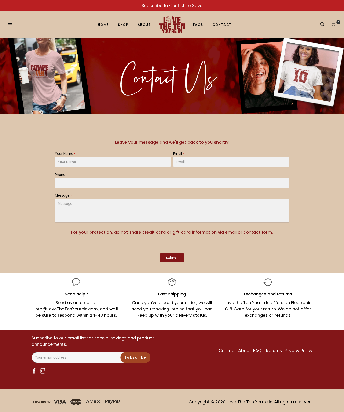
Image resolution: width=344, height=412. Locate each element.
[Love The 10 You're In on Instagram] (42, 371)
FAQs (258, 350)
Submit (172, 257)
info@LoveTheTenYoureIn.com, (66, 309)
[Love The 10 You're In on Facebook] (34, 371)
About (244, 350)
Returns (274, 350)
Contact (227, 350)
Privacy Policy (298, 350)
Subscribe (135, 357)
